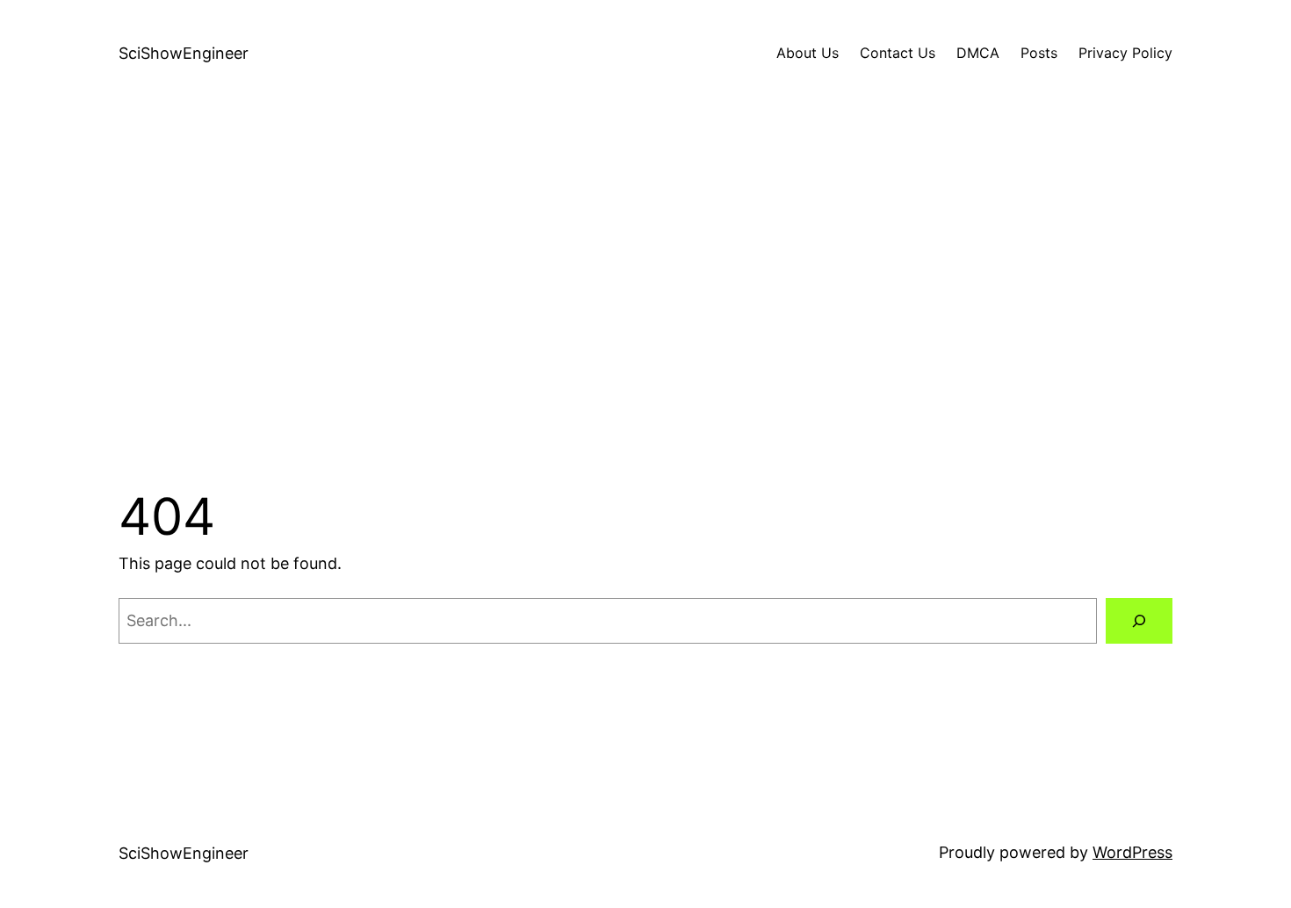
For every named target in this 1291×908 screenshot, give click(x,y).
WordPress (1132, 852)
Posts (1039, 52)
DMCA (977, 52)
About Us (807, 52)
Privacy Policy (1125, 52)
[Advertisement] (645, 293)
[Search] (1139, 621)
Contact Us (897, 52)
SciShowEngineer (184, 53)
